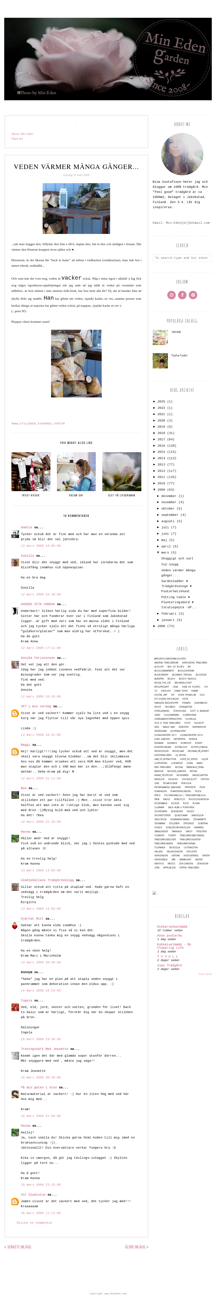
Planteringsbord (180, 791)
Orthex (205, 779)
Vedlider (191, 851)
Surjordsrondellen (178, 827)
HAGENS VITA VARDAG (38, 604)
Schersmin (160, 811)
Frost (157, 707)
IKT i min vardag (36, 706)
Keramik (158, 743)
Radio (166, 799)
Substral (203, 823)
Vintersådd (161, 859)
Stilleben (28, 423)
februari (169, 614)
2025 (161, 402)
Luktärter (177, 763)
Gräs (157, 715)
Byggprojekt (161, 687)
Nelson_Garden (176, 771)
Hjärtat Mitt (32, 919)
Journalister (178, 731)
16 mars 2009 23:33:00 (41, 1185)
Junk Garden (162, 739)
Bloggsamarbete (164, 671)
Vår (173, 859)
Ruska (196, 803)
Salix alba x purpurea (181, 807)
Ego (202, 695)
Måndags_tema (195, 767)
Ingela (26, 1000)
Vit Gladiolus (33, 1195)
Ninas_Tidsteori (163, 775)
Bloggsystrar (186, 671)
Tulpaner (159, 847)
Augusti (159, 667)
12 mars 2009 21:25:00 (41, 822)
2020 (161, 421)
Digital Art (160, 695)
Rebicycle (179, 799)
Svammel (45, 423)
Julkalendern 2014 (191, 735)
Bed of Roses (175, 667)
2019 (161, 427)
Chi (206, 687)
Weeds (171, 863)
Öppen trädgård (189, 867)
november (169, 502)
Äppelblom (169, 867)
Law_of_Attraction (165, 759)
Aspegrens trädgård (194, 663)
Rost (186, 803)
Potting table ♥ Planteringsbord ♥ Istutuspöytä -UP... (179, 602)
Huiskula (190, 719)
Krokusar (178, 751)
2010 (161, 483)
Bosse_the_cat (162, 683)
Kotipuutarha (199, 747)
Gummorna (189, 715)
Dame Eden (181, 691)
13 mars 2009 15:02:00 (41, 909)
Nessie (193, 771)
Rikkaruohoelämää (172, 927)
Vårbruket (185, 859)
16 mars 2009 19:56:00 (41, 1039)
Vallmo (158, 851)
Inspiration (199, 727)
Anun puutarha (169, 936)
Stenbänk (159, 823)
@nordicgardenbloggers (170, 659)
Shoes (190, 811)
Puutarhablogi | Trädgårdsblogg (185, 795)
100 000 (176, 332)
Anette (26, 527)
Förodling (179, 711)
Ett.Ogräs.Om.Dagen (166, 699)
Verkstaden (161, 855)
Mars (199, 763)
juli (165, 527)
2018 (161, 433)
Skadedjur (197, 815)
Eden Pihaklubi (187, 695)
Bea (24, 788)
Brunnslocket (183, 683)
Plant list (17, 139)
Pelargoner (170, 783)
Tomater (159, 835)
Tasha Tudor (179, 355)
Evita (185, 699)
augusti (168, 521)
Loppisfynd (160, 763)
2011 (161, 477)
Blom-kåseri (161, 675)
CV (155, 691)
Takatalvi (177, 831)
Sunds (158, 827)
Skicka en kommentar (35, 1223)
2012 (161, 471)
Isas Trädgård (169, 965)
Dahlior (166, 691)
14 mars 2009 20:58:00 (41, 962)
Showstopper (162, 815)
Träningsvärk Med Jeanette (44, 1049)
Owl (156, 783)
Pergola (186, 783)
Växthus (159, 863)
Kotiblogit (181, 747)
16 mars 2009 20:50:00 (41, 1077)
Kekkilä (193, 739)
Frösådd (170, 707)
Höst (187, 723)
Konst (198, 743)
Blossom (201, 675)
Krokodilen (161, 751)
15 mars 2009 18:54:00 (41, 991)
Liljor (204, 759)
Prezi (157, 795)
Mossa (179, 767)
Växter (199, 859)
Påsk (156, 799)
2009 (161, 490)
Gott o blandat (199, 711)
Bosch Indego (187, 679)
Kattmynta (179, 739)
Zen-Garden (186, 863)
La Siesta (181, 755)
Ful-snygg (169, 564)
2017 (161, 439)
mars (165, 553)
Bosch (171, 679)
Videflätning (191, 855)
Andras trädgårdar (166, 663)
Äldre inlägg (135, 1247)
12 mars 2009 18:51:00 (41, 735)
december (169, 496)
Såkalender (161, 831)
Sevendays (177, 811)
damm (194, 691)
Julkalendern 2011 (165, 735)
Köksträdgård (163, 755)
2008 (161, 626)
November (183, 775)
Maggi (25, 745)
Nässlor (159, 779)
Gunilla (27, 556)
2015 (161, 452)
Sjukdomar (181, 815)
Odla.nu (173, 779)
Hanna (25, 832)
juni (165, 534)
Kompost (186, 743)
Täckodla (174, 847)
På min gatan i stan (39, 1087)
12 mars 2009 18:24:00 (41, 697)
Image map (169, 727)
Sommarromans (179, 819)
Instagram (160, 731)
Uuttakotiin (191, 847)
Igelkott (199, 723)
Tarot (189, 831)
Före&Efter (185, 707)
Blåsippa (159, 679)
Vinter (59, 423)
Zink (156, 867)
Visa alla (205, 974)
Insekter (184, 727)
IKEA (156, 727)
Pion (202, 787)
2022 (161, 408)
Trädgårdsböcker (165, 839)
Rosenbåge (160, 803)
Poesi (198, 791)
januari (168, 620)
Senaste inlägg (19, 1247)
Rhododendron (199, 799)
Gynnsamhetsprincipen (168, 719)
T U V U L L (167, 956)
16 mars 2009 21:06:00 (41, 1116)
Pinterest (190, 787)
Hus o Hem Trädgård (167, 723)
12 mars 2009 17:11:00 (41, 648)
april (166, 546)
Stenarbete (199, 819)
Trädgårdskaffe (163, 843)
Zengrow (202, 863)
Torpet (172, 835)
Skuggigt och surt (177, 558)
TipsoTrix (201, 831)
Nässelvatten (200, 775)
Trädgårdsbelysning (192, 835)
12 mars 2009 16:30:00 (41, 594)
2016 (161, 446)
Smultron (160, 819)
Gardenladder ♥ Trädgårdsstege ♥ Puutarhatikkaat (176, 586)
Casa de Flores (191, 687)
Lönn (189, 763)
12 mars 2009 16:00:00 (41, 546)
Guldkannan (171, 715)
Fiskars (186, 703)
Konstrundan (162, 747)
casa (175, 687)
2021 (161, 414)
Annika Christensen (38, 658)
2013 (161, 465)
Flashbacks (200, 703)
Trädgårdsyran (186, 843)
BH (189, 667)
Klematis (172, 743)
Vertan (176, 855)
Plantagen (160, 791)
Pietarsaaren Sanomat (167, 787)
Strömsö (188, 823)
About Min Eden (22, 134)
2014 (161, 458)
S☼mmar (159, 807)
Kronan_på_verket (198, 751)
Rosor (175, 803)
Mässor (158, 771)
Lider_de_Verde (189, 759)
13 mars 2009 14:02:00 (41, 870)
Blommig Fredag (182, 675)
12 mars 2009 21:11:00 (41, 778)
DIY (172, 695)
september (169, 515)
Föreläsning (161, 711)
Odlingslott (189, 779)
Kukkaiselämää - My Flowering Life (174, 946)
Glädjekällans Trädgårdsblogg (47, 880)
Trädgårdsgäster (190, 839)
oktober (168, 509)
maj (164, 540)
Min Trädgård (162, 767)
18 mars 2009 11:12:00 (41, 1213)
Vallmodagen (175, 851)
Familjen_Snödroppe (166, 703)
